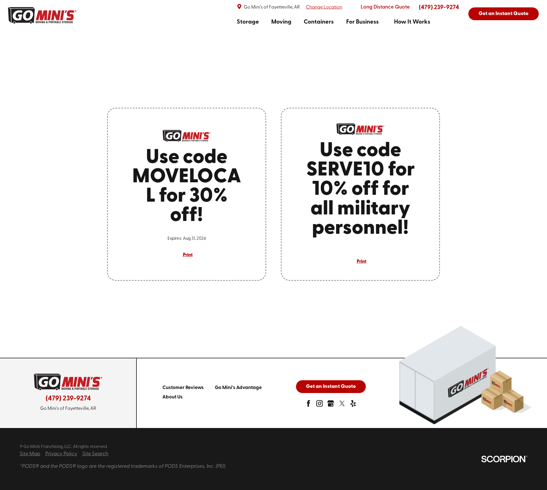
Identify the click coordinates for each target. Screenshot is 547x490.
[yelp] (353, 405)
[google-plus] (330, 405)
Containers (319, 22)
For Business (362, 22)
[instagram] (319, 405)
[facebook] (308, 405)
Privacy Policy (61, 454)
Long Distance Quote (385, 7)
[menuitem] (248, 22)
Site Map (30, 454)
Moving (281, 22)
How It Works (412, 22)
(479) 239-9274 (439, 8)
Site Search (95, 454)
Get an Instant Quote (503, 13)
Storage (248, 22)
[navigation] (333, 22)
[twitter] (342, 405)
